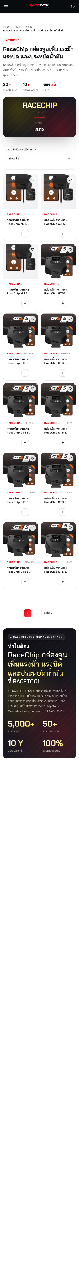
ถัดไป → (48, 613)
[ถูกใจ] (32, 180)
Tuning (28, 26)
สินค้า (18, 26)
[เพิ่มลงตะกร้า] (25, 233)
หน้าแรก (7, 26)
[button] (73, 6)
